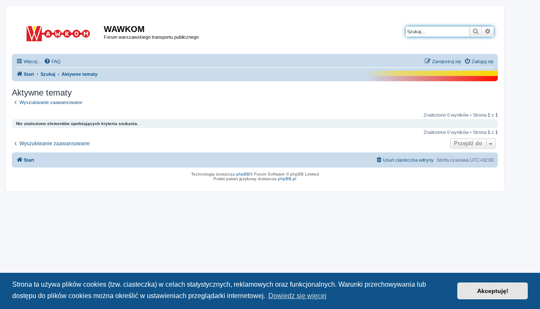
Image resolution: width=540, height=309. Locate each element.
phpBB (243, 174)
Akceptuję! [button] (492, 291)
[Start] (59, 32)
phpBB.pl (287, 178)
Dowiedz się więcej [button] (297, 295)
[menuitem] (52, 61)
